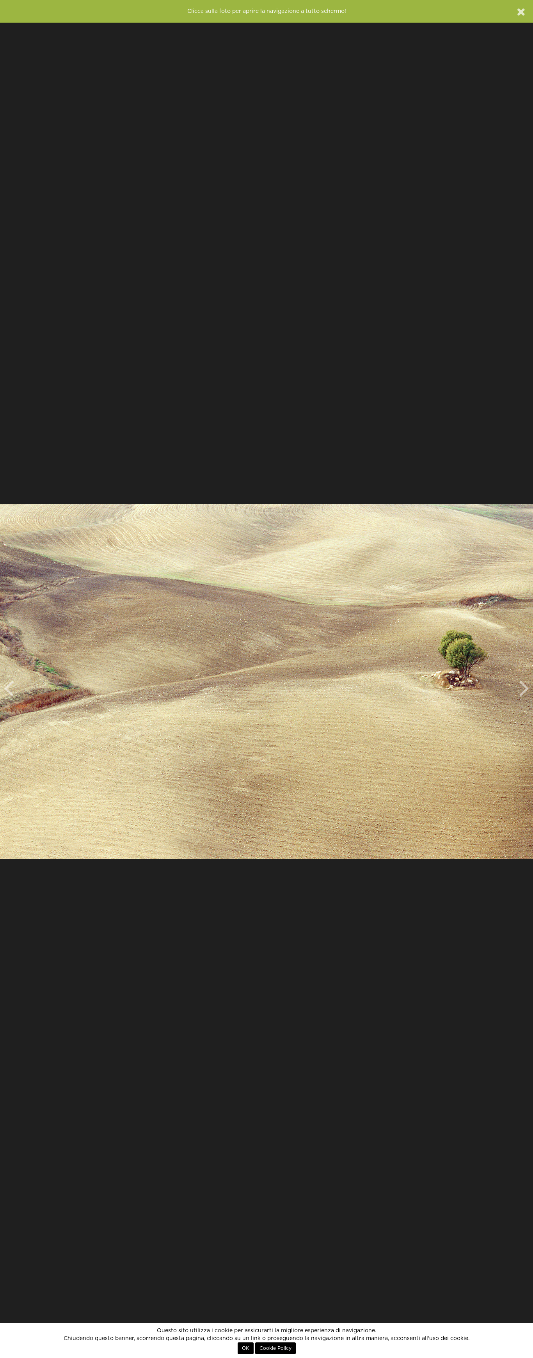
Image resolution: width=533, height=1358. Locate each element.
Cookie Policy (275, 1348)
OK (245, 1348)
